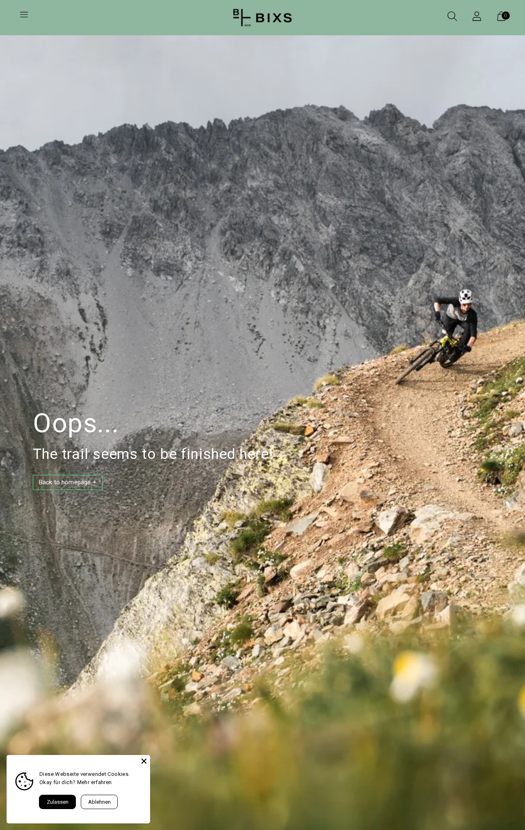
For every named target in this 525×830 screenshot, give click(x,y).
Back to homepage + (67, 482)
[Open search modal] (452, 17)
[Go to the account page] (476, 17)
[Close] (144, 761)
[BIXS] (262, 17)
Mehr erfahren (94, 782)
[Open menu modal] (23, 17)
